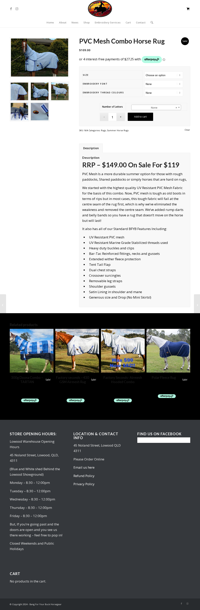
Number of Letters (112, 106)
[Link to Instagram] (17, 9)
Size (86, 74)
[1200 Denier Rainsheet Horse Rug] (197, 305)
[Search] (150, 22)
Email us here (84, 467)
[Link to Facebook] (11, 9)
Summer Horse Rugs (118, 130)
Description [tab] (91, 148)
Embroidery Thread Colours (103, 92)
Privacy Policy (84, 484)
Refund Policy (84, 476)
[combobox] (156, 107)
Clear (187, 130)
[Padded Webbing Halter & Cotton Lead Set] (3, 305)
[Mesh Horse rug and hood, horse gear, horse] (39, 57)
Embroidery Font (95, 83)
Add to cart (140, 116)
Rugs (103, 130)
